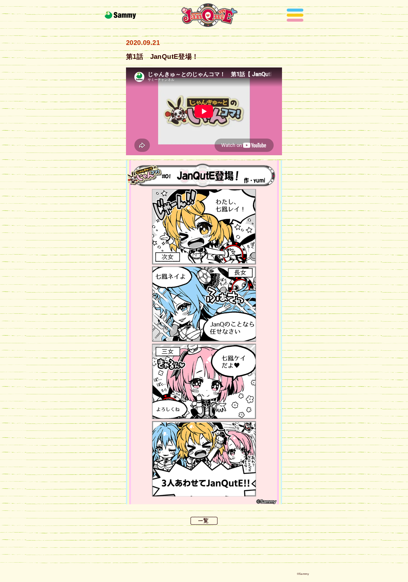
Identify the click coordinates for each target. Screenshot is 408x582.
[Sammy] (120, 15)
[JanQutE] (209, 15)
